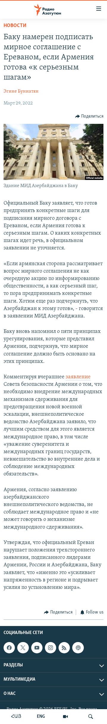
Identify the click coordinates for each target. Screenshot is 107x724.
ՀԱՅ (16, 716)
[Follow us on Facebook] (9, 647)
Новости (15, 26)
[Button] (89, 116)
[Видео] (65, 716)
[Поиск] (91, 716)
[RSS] (64, 647)
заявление (78, 377)
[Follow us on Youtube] (37, 647)
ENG (41, 716)
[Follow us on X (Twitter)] (23, 647)
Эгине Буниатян (21, 91)
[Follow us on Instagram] (50, 647)
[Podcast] (78, 647)
